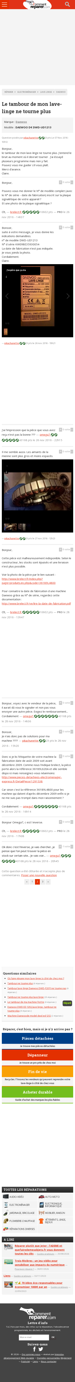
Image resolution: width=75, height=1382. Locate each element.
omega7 (45, 434)
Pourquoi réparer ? (24, 1269)
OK (53, 1337)
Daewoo (21, 122)
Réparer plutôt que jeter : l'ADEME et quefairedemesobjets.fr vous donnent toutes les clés (40, 1249)
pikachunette (31, 138)
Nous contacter (48, 1362)
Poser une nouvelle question (39, 875)
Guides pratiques (45, 1253)
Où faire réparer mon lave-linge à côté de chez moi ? (35, 979)
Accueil (37, 4)
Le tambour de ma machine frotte (25, 1002)
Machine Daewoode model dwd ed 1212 (29, 1016)
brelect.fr (16, 212)
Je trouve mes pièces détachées (37, 1046)
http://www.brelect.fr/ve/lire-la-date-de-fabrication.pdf (36, 603)
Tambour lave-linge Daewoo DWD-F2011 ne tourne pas (36, 988)
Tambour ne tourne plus (20, 983)
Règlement (66, 1358)
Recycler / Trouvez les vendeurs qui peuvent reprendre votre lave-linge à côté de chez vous (37, 1081)
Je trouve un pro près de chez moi (37, 1063)
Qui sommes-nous (31, 1354)
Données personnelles (48, 1358)
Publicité (25, 1362)
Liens (7, 1275)
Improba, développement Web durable (34, 1356)
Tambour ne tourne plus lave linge (25, 997)
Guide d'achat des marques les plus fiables (37, 1100)
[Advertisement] (37, 47)
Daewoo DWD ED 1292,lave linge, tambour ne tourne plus (31, 1009)
